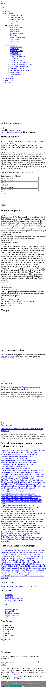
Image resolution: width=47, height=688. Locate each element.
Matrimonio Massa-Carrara (28, 527)
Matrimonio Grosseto (27, 525)
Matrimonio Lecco (13, 492)
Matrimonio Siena (35, 529)
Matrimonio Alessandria (29, 450)
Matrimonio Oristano (31, 513)
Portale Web (9, 627)
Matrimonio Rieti (11, 484)
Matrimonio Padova (13, 537)
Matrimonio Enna (29, 519)
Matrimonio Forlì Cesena (14, 474)
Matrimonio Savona (12, 488)
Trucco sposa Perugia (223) (13, 560)
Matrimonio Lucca (12, 527)
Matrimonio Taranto (12, 509)
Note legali (9, 597)
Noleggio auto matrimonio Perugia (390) (19, 564)
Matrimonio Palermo (14, 521)
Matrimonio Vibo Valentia (16, 466)
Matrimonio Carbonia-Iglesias (16, 511)
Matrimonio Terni (31, 533)
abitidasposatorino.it (12, 615)
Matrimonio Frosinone (30, 482)
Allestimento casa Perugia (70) (14, 562)
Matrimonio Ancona (18, 498)
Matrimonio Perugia (18, 533)
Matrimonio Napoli (28, 470)
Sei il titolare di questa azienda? (12, 303)
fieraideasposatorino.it (12, 613)
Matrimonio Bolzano (23, 531)
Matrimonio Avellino (16, 468)
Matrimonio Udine (11, 482)
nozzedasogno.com (11, 609)
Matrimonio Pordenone (27, 480)
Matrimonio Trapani (13, 523)
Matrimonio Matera (20, 460)
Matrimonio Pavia (12, 496)
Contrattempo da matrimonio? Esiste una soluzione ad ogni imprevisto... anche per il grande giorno (21, 388)
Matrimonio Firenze (13, 525)
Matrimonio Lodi (26, 492)
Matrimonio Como (27, 490)
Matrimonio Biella (10, 452)
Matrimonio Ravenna (27, 476)
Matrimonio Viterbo (36, 484)
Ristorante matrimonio (14, 132)
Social (7, 631)
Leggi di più (5, 686)
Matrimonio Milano (13, 494)
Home (3, 132)
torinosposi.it (9, 611)
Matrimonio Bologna (26, 472)
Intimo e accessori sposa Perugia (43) (16, 558)
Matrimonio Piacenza (12, 476)
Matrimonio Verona (26, 539)
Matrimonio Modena (30, 474)
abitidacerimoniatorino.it (13, 617)
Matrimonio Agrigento (19, 517)
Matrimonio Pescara (14, 458)
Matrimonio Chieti (19, 456)
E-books (8, 633)
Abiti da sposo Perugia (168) (14, 556)
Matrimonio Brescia (14, 490)
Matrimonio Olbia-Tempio (14, 513)
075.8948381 (41, 141)
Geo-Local (9, 629)
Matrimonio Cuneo (22, 452)
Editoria (8, 625)
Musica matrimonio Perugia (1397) (17, 570)
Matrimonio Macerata (26, 500)
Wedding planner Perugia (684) (15, 576)
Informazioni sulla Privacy (14, 599)
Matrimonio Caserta (15, 470)
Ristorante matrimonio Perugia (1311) (14, 550)
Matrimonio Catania (16, 519)
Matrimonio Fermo (12, 500)
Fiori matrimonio (6, 425)
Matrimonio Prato (23, 529)
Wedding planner (7, 383)
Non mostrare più (15, 686)
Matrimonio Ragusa (27, 521)
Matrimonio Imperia (27, 486)
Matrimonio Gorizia (12, 480)
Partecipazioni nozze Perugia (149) (17, 574)
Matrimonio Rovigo (27, 537)
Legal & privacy (11, 674)
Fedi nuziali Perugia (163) (19, 566)
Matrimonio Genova (13, 486)
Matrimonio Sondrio (26, 496)
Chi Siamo (9, 595)
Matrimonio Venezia (13, 539)
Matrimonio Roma (23, 484)
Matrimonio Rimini (17, 478)
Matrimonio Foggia (25, 507)
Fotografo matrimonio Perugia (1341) (17, 568)
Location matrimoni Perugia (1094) (17, 552)
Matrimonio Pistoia (10, 529)
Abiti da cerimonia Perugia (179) (15, 554)
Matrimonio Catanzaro (20, 462)
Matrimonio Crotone (14, 464)
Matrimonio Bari (11, 506)
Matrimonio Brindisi (11, 507)
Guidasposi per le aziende (14, 601)
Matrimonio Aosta (13, 535)
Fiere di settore (10, 635)
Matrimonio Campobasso (25, 502)
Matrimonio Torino (14, 450)
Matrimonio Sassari (20, 515)
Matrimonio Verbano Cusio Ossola (18, 454)
